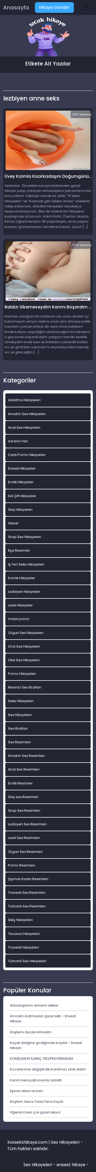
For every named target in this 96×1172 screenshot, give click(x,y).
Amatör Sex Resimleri (26, 755)
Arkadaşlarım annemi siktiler (34, 1005)
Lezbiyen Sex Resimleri (27, 824)
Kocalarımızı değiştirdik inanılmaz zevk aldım (48, 1069)
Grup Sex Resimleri (24, 810)
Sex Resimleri (19, 742)
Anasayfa (16, 7)
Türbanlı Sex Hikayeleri (27, 961)
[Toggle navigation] (85, 7)
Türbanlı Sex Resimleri (27, 906)
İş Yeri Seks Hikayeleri (26, 564)
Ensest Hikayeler (22, 468)
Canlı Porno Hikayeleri (27, 454)
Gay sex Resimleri (23, 797)
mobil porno (18, 619)
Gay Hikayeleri (20, 509)
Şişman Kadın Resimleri (28, 879)
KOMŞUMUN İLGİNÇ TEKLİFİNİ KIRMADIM (41, 1058)
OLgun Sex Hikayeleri (25, 633)
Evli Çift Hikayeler (22, 496)
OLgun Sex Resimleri (25, 851)
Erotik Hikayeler (21, 482)
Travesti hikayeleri (23, 947)
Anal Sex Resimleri (23, 769)
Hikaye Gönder (54, 7)
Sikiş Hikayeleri (20, 920)
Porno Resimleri (21, 865)
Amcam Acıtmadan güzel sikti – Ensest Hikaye (43, 1018)
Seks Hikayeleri (21, 701)
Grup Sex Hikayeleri (24, 537)
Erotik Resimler (20, 783)
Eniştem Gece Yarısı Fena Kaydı (36, 1101)
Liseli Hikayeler (20, 605)
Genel (13, 523)
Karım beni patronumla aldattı (36, 1080)
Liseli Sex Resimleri (24, 838)
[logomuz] (48, 37)
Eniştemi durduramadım (30, 1032)
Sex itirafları (18, 728)
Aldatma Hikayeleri (24, 400)
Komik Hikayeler (21, 578)
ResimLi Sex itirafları (24, 687)
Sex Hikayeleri (20, 715)
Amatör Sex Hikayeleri (27, 414)
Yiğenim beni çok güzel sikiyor (35, 1112)
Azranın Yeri (18, 441)
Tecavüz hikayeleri (24, 933)
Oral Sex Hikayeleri (24, 646)
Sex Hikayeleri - (40, 1165)
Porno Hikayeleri (22, 673)
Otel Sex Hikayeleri (24, 660)
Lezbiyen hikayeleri (24, 591)
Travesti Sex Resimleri (26, 892)
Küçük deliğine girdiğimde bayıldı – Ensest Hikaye (46, 1045)
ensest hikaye (71, 1165)
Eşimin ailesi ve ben (26, 1091)
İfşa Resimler (19, 550)
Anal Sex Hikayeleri (24, 427)
